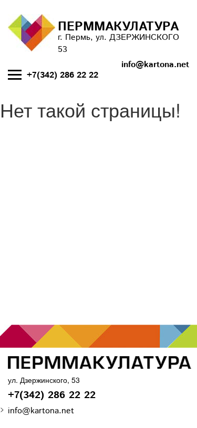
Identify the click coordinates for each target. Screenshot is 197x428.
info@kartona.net (155, 65)
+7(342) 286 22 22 (62, 75)
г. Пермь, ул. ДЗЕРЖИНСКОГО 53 (118, 37)
